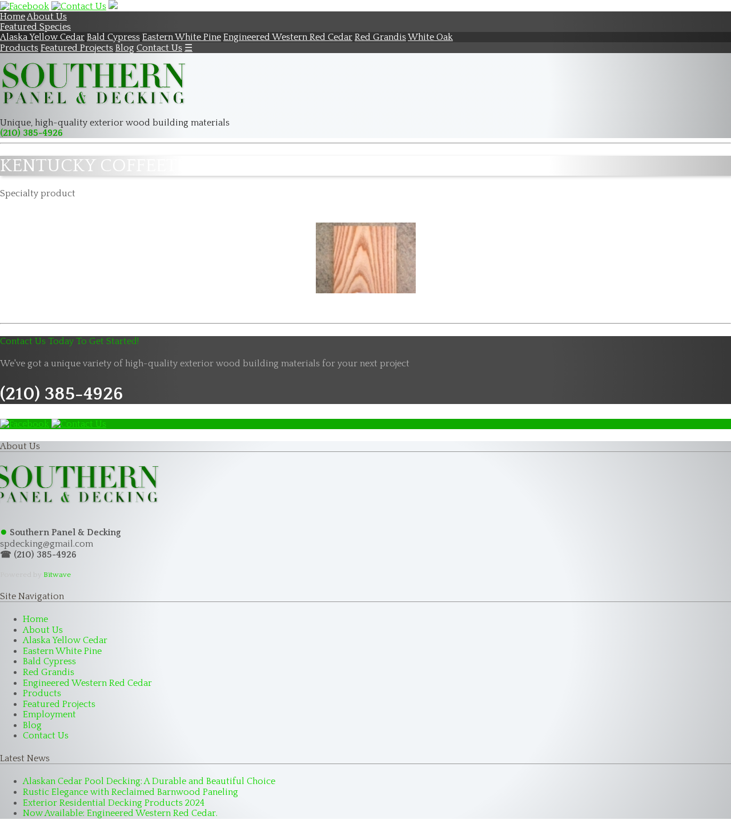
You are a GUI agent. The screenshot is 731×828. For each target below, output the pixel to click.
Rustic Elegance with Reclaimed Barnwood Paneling (130, 792)
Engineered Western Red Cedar (287, 37)
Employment (49, 714)
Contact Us (159, 48)
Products (19, 48)
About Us (47, 16)
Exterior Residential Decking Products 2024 (113, 803)
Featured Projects (77, 48)
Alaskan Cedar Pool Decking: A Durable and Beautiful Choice (149, 781)
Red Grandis (380, 37)
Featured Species (35, 27)
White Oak (430, 37)
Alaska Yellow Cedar (42, 37)
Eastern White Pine (181, 37)
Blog (124, 48)
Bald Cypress (113, 37)
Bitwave (57, 575)
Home (12, 16)
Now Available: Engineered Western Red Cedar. (120, 813)
